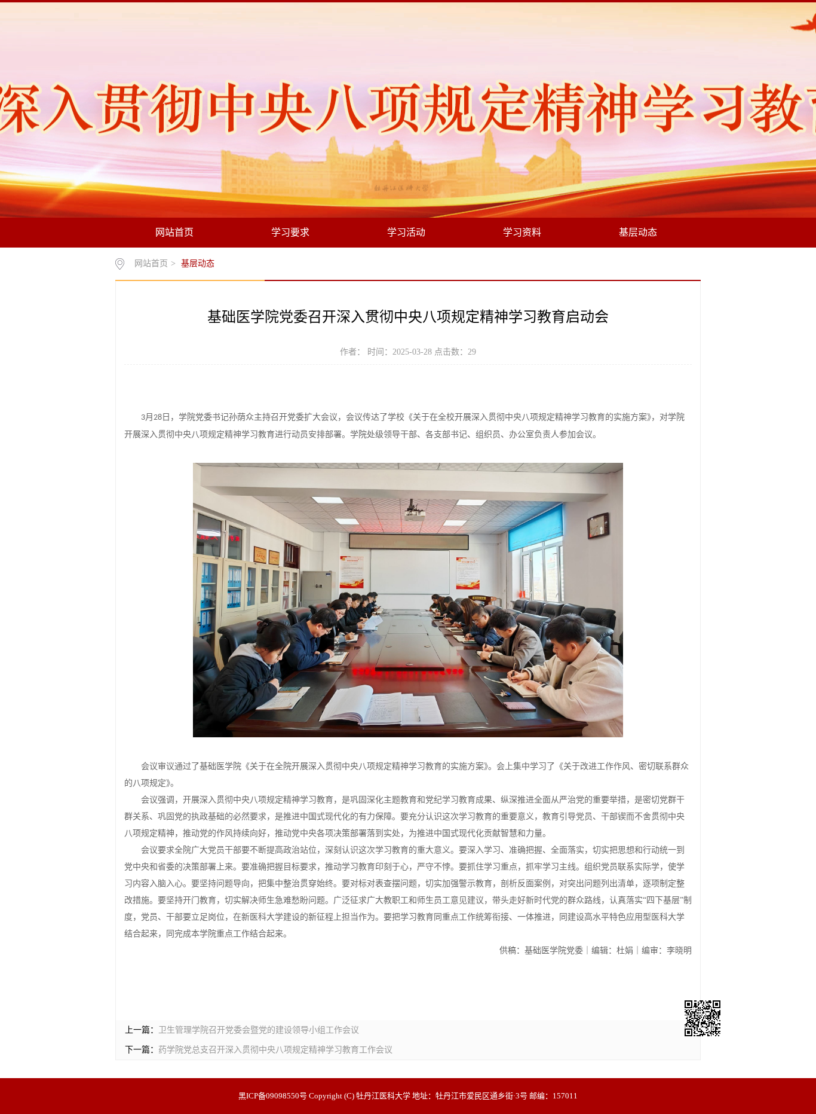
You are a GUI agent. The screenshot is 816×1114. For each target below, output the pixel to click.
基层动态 (638, 232)
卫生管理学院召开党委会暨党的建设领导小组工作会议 (258, 1030)
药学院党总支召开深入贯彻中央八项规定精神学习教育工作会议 (275, 1049)
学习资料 (522, 232)
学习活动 (406, 232)
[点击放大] (723, 1019)
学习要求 (290, 232)
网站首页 (174, 232)
